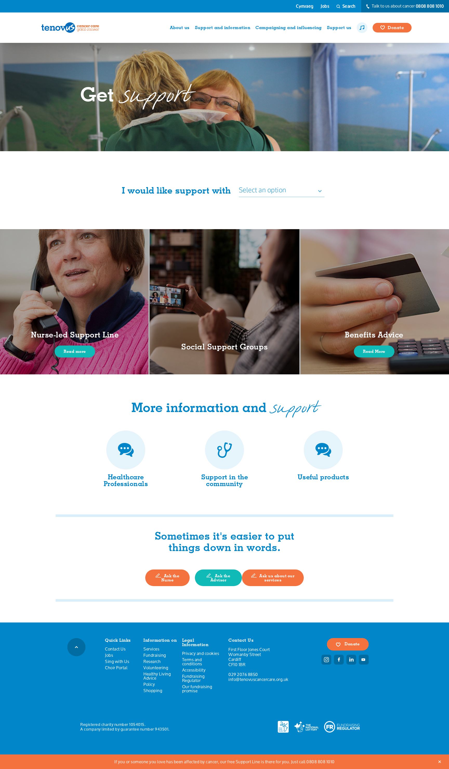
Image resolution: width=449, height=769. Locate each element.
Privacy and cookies (200, 653)
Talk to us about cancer (407, 6)
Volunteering (155, 668)
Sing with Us (117, 661)
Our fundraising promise (197, 689)
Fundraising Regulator (193, 678)
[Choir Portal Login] (362, 27)
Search (348, 6)
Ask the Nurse (170, 577)
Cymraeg (305, 6)
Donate (396, 27)
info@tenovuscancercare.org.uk (258, 679)
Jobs (325, 6)
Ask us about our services (276, 577)
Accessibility (194, 670)
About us (180, 27)
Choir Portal (116, 668)
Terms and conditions (192, 662)
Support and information (222, 27)
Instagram (326, 660)
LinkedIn (351, 660)
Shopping (152, 690)
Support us (339, 27)
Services (151, 649)
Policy (149, 684)
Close (440, 762)
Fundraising (154, 655)
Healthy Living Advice (157, 676)
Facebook (339, 660)
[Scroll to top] (76, 647)
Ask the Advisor (220, 577)
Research (152, 661)
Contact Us (115, 649)
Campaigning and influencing (288, 27)
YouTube (364, 660)
